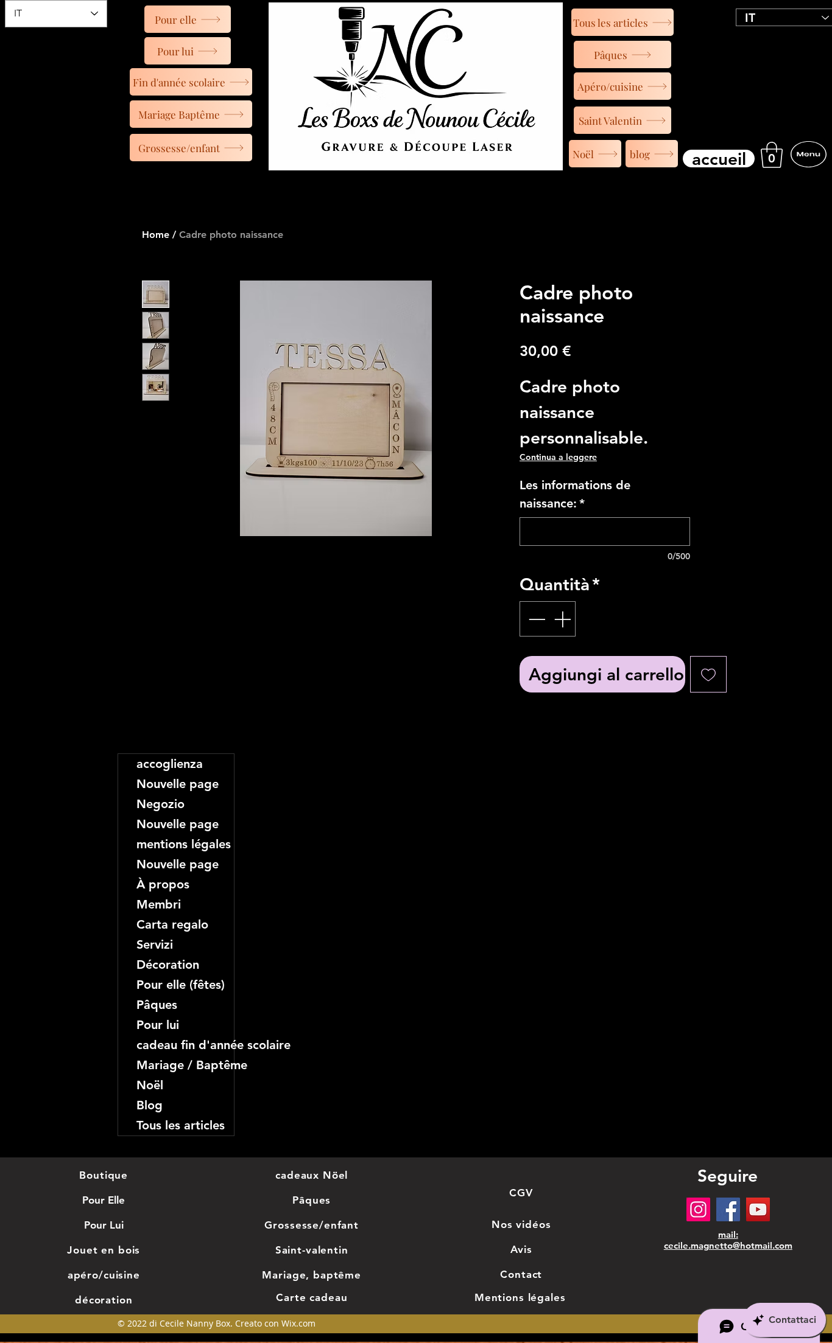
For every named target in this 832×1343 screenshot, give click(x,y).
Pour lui (157, 1024)
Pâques (156, 1004)
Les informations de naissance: (575, 494)
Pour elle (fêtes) (180, 984)
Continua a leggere (558, 457)
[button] (772, 155)
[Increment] (563, 619)
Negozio (160, 804)
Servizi (154, 944)
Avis (521, 1249)
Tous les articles (180, 1125)
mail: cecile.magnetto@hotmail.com (728, 1240)
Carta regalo (172, 924)
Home (155, 234)
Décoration (167, 964)
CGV (521, 1193)
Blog (149, 1105)
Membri (158, 904)
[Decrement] (535, 619)
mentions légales (183, 844)
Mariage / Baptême (185, 1065)
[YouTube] (758, 1209)
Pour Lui (104, 1225)
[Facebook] (728, 1209)
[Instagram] (698, 1209)
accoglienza (169, 763)
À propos (162, 884)
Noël (149, 1085)
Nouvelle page (177, 783)
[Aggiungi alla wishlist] (708, 674)
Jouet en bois (103, 1250)
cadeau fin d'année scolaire (185, 1045)
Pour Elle (103, 1200)
